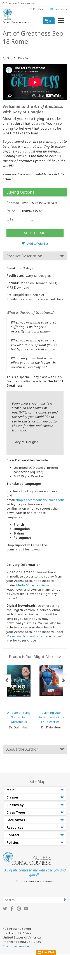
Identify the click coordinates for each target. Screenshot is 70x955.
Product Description (24, 255)
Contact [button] (13, 835)
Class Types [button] (16, 812)
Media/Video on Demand (34, 585)
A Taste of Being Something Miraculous (19, 717)
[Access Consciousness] (8, 14)
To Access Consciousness (20, 3)
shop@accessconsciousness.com (40, 500)
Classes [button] (12, 797)
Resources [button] (14, 827)
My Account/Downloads (24, 636)
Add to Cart (35, 233)
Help (41, 9)
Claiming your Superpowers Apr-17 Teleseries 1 (51, 717)
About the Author (22, 749)
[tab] (35, 790)
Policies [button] (12, 842)
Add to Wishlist (37, 243)
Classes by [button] (15, 805)
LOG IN (32, 9)
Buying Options (20, 192)
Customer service (16, 946)
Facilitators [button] (15, 820)
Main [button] (10, 790)
